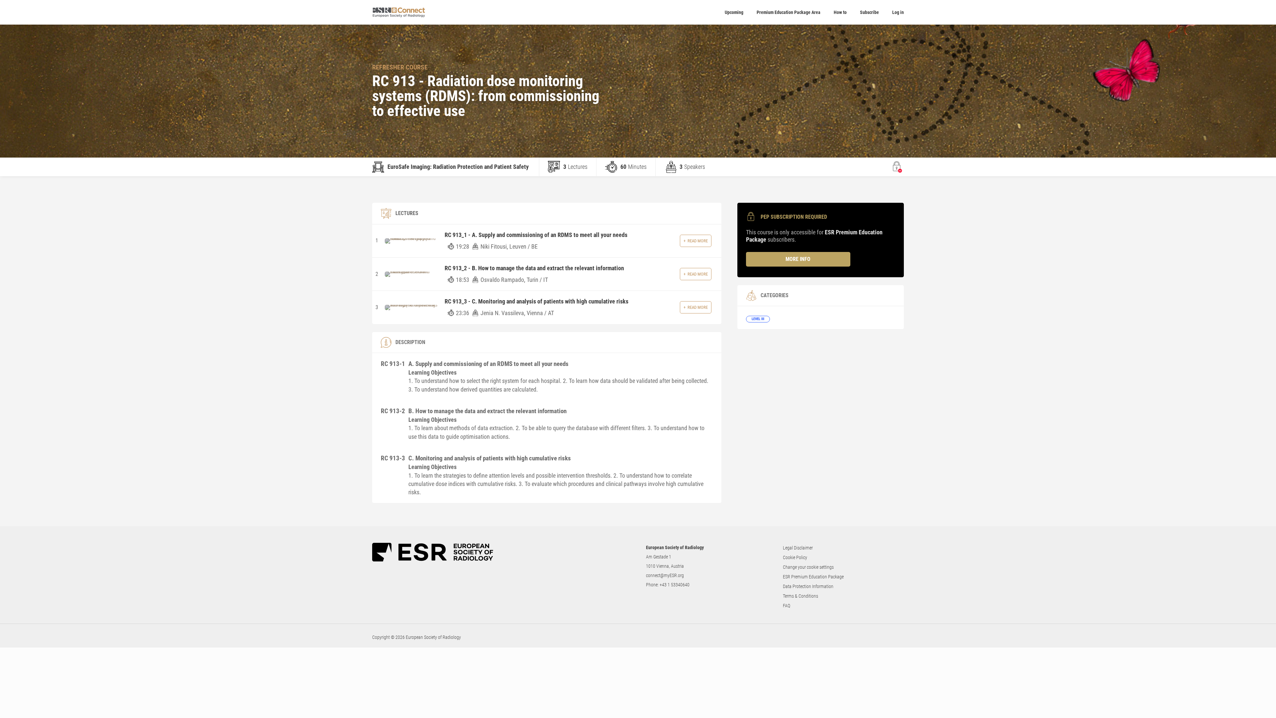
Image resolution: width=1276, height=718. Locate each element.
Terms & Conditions (800, 596)
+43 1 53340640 (675, 584)
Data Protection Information (808, 586)
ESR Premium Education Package (813, 576)
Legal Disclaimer (798, 547)
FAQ (786, 605)
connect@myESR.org (665, 575)
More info (798, 259)
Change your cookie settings (808, 567)
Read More (698, 240)
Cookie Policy (795, 557)
